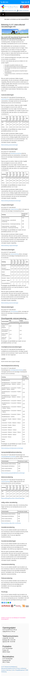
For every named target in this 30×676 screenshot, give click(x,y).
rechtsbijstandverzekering (16, 370)
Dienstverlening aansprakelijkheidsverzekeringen (13, 473)
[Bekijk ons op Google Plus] (24, 6)
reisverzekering (14, 311)
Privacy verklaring (21, 668)
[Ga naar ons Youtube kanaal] (27, 6)
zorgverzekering (14, 209)
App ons (24, 2)
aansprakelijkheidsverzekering (8, 456)
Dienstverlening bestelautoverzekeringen (11, 200)
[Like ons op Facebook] (21, 6)
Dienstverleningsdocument (8, 668)
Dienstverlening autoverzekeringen (9, 145)
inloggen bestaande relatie (10, 10)
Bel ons (5, 2)
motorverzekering (5, 481)
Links (13, 670)
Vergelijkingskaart (20, 670)
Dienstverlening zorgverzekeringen (9, 245)
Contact (3, 670)
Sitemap (8, 670)
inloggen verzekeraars (24, 10)
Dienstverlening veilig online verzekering (11, 523)
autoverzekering (5, 99)
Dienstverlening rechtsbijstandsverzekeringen (12, 448)
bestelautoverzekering (15, 153)
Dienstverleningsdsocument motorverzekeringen (12, 498)
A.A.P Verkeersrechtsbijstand (8, 666)
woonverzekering (14, 254)
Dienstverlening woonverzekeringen (9, 303)
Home (26, 17)
